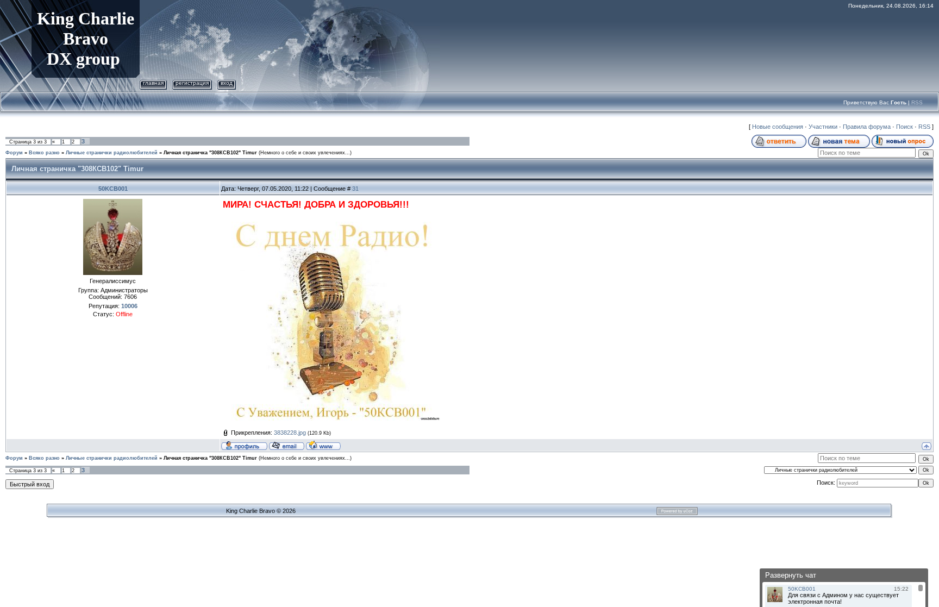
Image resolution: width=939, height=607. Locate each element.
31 (355, 188)
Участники (823, 126)
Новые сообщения (777, 126)
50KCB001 (113, 188)
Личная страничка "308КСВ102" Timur (210, 152)
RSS (917, 102)
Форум (14, 152)
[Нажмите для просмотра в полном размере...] (331, 227)
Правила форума (867, 126)
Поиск (904, 126)
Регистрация (192, 83)
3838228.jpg (290, 432)
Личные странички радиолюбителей (112, 152)
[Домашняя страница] (323, 445)
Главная (153, 83)
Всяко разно (44, 152)
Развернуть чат (790, 575)
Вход (227, 83)
